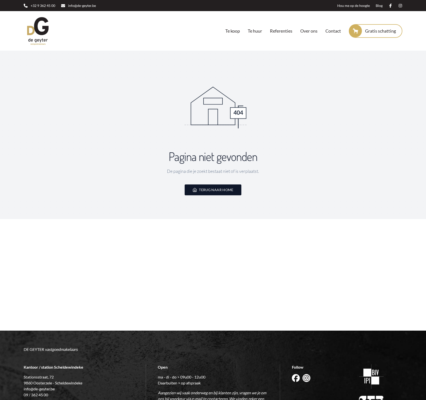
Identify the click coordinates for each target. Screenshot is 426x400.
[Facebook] (390, 6)
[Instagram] (400, 6)
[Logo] (55, 31)
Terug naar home (216, 190)
